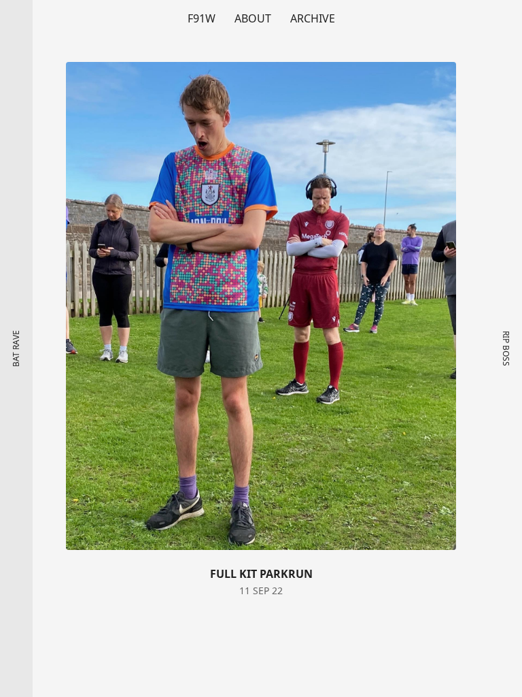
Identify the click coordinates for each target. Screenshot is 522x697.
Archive (312, 18)
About (252, 18)
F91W (201, 18)
